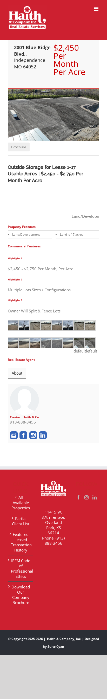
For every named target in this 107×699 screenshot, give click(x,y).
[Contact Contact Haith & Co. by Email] (14, 435)
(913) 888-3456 (55, 540)
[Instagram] (86, 497)
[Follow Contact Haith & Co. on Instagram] (33, 435)
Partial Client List (20, 521)
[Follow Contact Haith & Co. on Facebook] (23, 435)
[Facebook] (78, 497)
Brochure (18, 147)
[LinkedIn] (94, 497)
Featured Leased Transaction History (20, 542)
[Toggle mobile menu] (96, 8)
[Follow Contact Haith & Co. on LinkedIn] (43, 435)
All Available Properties (20, 502)
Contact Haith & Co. (25, 417)
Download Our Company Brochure (20, 594)
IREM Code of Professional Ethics (20, 568)
